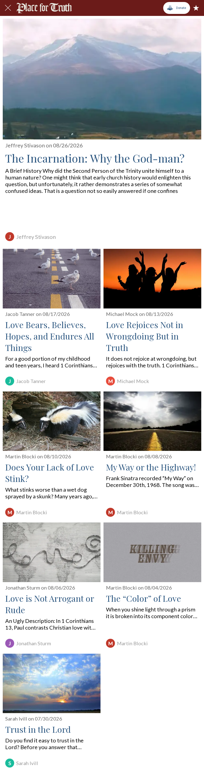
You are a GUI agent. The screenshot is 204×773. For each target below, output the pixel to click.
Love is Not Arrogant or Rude (49, 604)
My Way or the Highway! (151, 467)
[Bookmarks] (196, 8)
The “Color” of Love (143, 598)
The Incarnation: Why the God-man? (95, 158)
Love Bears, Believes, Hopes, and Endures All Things (49, 336)
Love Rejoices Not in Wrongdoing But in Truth (144, 336)
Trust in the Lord (38, 729)
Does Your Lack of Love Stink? (49, 472)
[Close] (8, 8)
